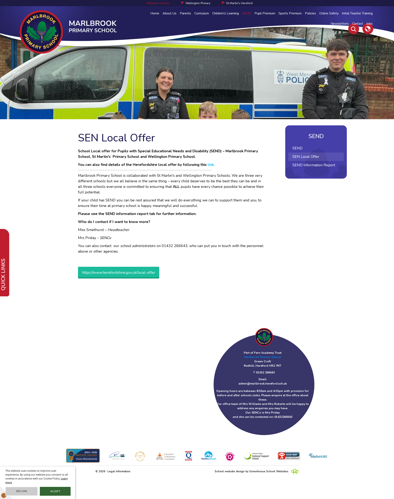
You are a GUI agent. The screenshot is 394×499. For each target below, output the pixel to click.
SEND (246, 13)
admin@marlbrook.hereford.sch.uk (262, 384)
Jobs (369, 23)
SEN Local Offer (305, 156)
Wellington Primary (198, 3)
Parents (185, 13)
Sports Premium (290, 13)
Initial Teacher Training (357, 13)
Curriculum (201, 13)
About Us (169, 13)
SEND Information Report (313, 165)
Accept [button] (55, 491)
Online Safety (329, 13)
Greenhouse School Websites (268, 471)
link (211, 164)
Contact (357, 23)
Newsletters (340, 23)
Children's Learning (225, 13)
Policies (310, 13)
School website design (230, 471)
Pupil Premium (264, 13)
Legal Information (119, 471)
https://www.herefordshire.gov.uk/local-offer (118, 272)
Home (154, 13)
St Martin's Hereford (239, 3)
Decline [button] (21, 491)
